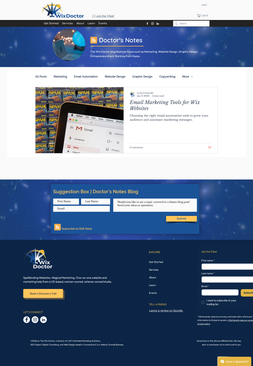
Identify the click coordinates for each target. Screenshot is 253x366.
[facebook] (147, 23)
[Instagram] (35, 319)
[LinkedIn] (157, 23)
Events (153, 292)
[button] (203, 15)
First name (208, 260)
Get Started (156, 262)
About (152, 277)
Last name (207, 273)
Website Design (115, 76)
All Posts (41, 76)
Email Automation (86, 76)
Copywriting (167, 76)
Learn (152, 285)
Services (153, 269)
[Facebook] (26, 319)
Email (205, 286)
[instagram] (152, 23)
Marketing (60, 76)
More (185, 76)
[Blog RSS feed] (93, 40)
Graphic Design (142, 76)
